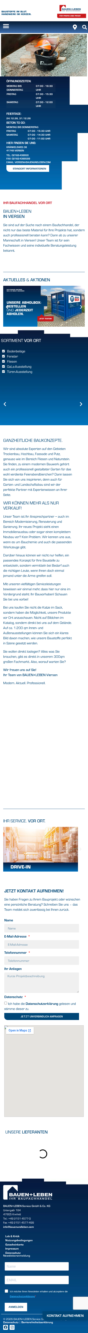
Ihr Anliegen (13, 969)
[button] (6, 26)
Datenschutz (13, 997)
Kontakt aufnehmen (65, 1315)
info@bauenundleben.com (18, 1227)
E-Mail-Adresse (15, 936)
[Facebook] (5, 1327)
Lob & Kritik (12, 1236)
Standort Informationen (29, 168)
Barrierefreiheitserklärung (37, 1322)
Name (8, 920)
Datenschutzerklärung (42, 1003)
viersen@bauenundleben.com (33, 162)
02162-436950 (20, 155)
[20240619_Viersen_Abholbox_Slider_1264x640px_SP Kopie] (44, 325)
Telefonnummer (16, 953)
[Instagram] (12, 1327)
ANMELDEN (16, 1307)
